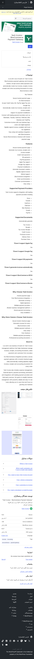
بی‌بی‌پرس (29, 627)
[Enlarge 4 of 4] (30, 433)
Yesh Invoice (16, 42)
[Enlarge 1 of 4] (30, 394)
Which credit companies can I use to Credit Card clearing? (23, 469)
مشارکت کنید (12, 607)
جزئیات (29, 52)
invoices (4, 539)
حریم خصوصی (28, 602)
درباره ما (30, 593)
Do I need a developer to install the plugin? (19, 490)
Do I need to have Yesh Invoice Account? (20, 475)
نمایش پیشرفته (28, 547)
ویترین (14, 593)
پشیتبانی (30, 610)
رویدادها (14, 610)
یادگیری (30, 607)
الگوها (14, 602)
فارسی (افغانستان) (24, 637)
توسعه (29, 65)
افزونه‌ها (14, 599)
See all (3, 559)
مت (30, 624)
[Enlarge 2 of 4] (14, 394)
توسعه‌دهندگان (28, 613)
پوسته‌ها (14, 596)
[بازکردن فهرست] (2, 2)
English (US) (5, 535)
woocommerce (5, 542)
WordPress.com (27, 621)
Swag (13, 616)
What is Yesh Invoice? (26, 463)
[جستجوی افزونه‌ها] (15, 18)
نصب (29, 61)
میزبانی (30, 599)
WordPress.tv (27, 616)
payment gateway (15, 542)
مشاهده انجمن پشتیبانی (26, 571)
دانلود (30, 46)
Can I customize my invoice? (24, 485)
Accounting (10, 539)
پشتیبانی (28, 69)
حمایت (13, 613)
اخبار (31, 596)
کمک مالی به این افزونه (26, 583)
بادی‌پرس (29, 629)
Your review (29, 559)
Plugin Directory (28, 7)
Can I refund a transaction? (24, 480)
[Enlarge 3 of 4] (30, 417)
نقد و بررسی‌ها (27, 57)
